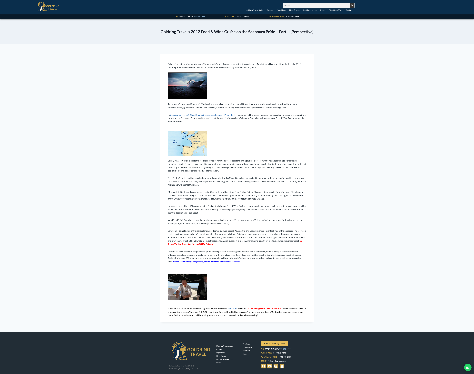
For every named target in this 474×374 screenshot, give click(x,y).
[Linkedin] (282, 366)
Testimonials (247, 347)
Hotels (322, 10)
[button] (468, 367)
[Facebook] (263, 366)
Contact (349, 10)
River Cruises (294, 10)
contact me (232, 308)
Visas (245, 354)
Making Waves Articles (254, 10)
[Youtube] (269, 366)
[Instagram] (276, 366)
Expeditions (281, 10)
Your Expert (247, 344)
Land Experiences (309, 10)
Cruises (270, 10)
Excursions (246, 351)
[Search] (352, 5)
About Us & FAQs (335, 10)
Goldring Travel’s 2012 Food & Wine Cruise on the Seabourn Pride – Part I (203, 115)
